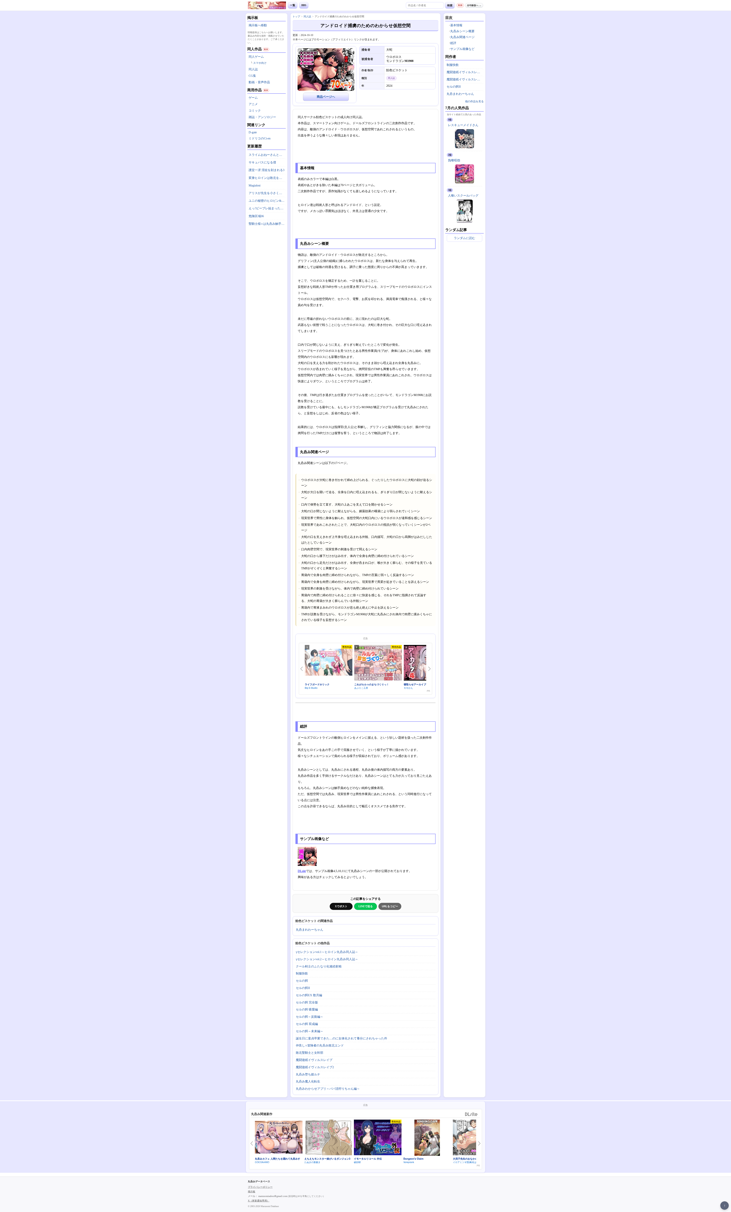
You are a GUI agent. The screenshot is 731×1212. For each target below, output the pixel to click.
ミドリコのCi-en (260, 138)
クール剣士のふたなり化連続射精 (319, 966)
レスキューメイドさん (463, 125)
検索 (449, 5)
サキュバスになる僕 (262, 162)
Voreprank (408, 1162)
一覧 (292, 5)
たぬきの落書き (312, 1162)
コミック (255, 110)
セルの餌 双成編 (307, 1024)
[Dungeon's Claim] (427, 1138)
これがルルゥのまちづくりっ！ (371, 684)
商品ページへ (326, 96)
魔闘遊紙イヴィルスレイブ (314, 1060)
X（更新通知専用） (258, 1200)
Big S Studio (311, 687)
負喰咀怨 (454, 160)
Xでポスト (341, 906)
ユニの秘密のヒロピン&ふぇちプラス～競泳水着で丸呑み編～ (267, 200)
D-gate (253, 132)
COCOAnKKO (262, 1162)
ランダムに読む (464, 238)
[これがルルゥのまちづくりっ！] (378, 663)
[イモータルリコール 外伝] (377, 1138)
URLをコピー (390, 906)
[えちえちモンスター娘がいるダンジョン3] (328, 1138)
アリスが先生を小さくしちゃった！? (267, 193)
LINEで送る (365, 906)
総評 (453, 43)
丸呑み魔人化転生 (308, 1081)
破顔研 (357, 1162)
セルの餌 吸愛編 (307, 1009)
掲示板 (251, 1191)
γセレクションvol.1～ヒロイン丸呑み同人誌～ (327, 952)
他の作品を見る (474, 101)
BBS (303, 5)
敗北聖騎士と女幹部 (309, 1052)
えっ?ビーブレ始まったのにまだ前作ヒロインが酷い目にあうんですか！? (267, 208)
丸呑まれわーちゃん (309, 929)
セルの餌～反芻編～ (309, 1016)
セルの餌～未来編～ (309, 1031)
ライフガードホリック (317, 684)
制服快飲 (302, 973)
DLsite (302, 871)
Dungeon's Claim (413, 1158)
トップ (296, 16)
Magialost (254, 185)
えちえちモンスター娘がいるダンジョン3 (327, 1158)
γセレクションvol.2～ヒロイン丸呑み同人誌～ (327, 959)
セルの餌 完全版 (307, 1002)
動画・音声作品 (259, 82)
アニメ (253, 104)
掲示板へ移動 (258, 25)
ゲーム (253, 97)
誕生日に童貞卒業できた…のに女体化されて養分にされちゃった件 (341, 1038)
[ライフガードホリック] (328, 663)
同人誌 (253, 69)
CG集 (252, 75)
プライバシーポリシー (260, 1187)
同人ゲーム (256, 56)
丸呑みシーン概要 (462, 31)
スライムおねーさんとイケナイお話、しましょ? (267, 154)
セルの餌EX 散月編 (309, 995)
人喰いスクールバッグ (463, 195)
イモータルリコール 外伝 (368, 1158)
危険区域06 (256, 216)
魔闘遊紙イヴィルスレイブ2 (315, 1067)
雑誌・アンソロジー (262, 117)
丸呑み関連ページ (462, 37)
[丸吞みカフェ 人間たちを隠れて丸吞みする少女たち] (278, 1138)
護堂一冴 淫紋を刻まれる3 (266, 170)
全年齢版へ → (474, 5)
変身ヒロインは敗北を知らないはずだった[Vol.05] (267, 177)
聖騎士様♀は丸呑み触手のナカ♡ (267, 223)
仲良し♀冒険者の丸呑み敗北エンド (320, 1045)
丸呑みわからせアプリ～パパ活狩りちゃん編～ (328, 1088)
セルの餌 (302, 980)
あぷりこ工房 (361, 687)
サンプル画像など (462, 48)
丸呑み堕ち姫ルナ (308, 1074)
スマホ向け (260, 63)
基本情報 (456, 25)
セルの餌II (303, 988)
